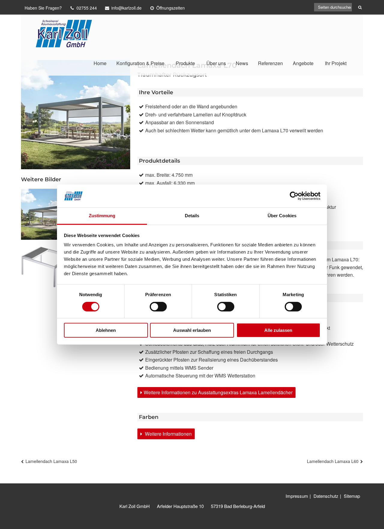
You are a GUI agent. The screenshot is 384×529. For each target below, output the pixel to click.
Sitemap (352, 496)
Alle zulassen (278, 330)
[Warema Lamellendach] (46, 268)
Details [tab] (192, 215)
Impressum (297, 496)
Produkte (185, 63)
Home (100, 63)
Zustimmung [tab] (102, 215)
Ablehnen (106, 330)
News (242, 63)
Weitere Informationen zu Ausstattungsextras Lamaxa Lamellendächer (218, 392)
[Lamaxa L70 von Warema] (46, 214)
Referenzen (270, 63)
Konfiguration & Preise (140, 63)
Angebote (303, 63)
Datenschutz (326, 496)
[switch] (158, 306)
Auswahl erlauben (192, 330)
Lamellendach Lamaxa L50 (51, 461)
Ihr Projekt (335, 63)
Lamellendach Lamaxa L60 (332, 461)
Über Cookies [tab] (282, 215)
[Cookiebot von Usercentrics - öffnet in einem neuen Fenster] (294, 195)
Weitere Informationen (168, 433)
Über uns (216, 63)
